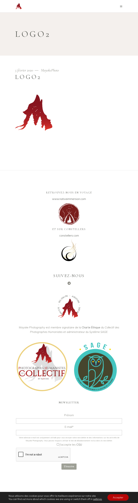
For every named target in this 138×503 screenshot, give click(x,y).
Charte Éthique (91, 327)
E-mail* (69, 427)
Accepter (118, 497)
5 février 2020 (24, 70)
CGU (79, 444)
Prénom (69, 415)
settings (97, 499)
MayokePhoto (50, 70)
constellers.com (69, 235)
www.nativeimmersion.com (69, 199)
